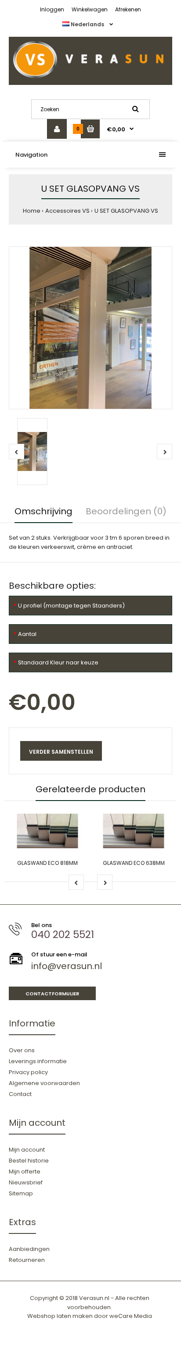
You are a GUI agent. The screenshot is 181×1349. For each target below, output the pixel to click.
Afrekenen (128, 9)
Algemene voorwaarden (44, 1083)
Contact (20, 1094)
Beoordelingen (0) (126, 511)
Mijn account (27, 1149)
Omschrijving (43, 511)
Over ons (22, 1050)
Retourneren (27, 1260)
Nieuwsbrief (26, 1182)
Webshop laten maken (60, 1316)
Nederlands (87, 24)
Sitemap (21, 1193)
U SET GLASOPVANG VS (126, 211)
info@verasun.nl (66, 966)
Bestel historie (29, 1160)
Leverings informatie (38, 1061)
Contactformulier (52, 993)
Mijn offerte (24, 1171)
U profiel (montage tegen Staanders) (71, 605)
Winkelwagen (90, 9)
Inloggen (52, 9)
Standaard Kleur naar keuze (58, 662)
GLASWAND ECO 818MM (47, 863)
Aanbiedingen (29, 1249)
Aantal (27, 634)
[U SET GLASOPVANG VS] (90, 328)
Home (31, 211)
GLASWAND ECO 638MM (134, 863)
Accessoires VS (67, 211)
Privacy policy (28, 1072)
